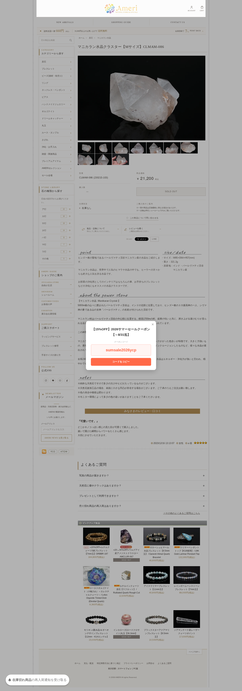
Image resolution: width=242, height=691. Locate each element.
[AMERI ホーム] (121, 8)
